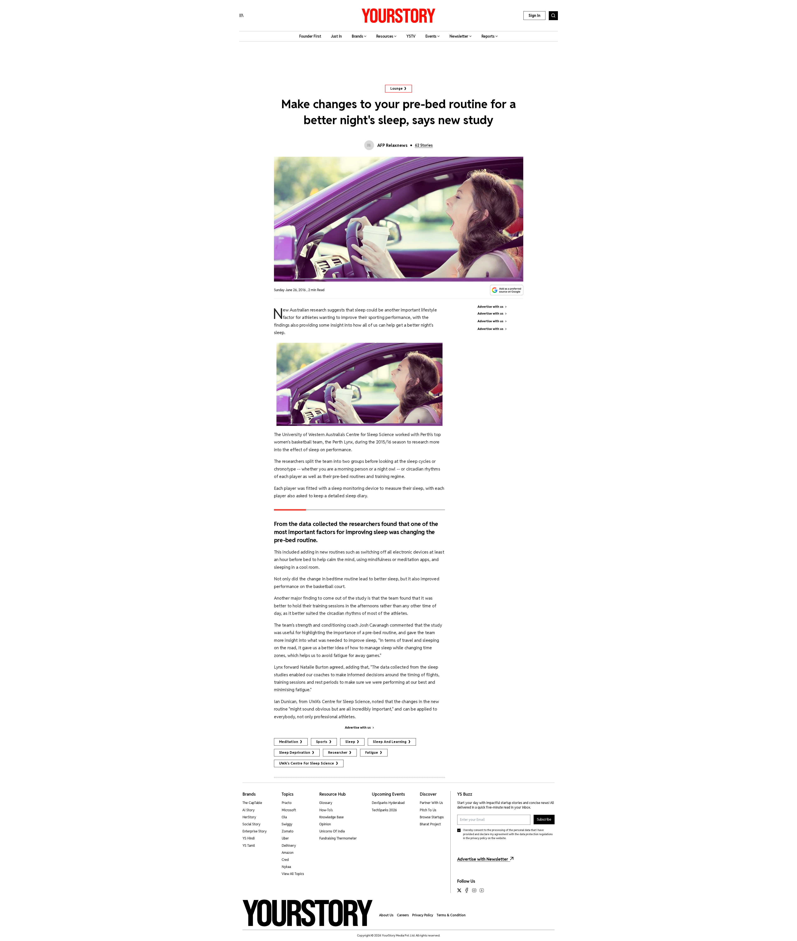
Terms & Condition (451, 915)
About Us (386, 915)
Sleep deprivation (294, 752)
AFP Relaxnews (392, 145)
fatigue (371, 752)
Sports (322, 742)
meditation (288, 742)
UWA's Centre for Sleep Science (306, 763)
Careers (403, 915)
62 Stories (424, 145)
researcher (337, 752)
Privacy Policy (422, 915)
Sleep (350, 742)
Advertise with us (358, 727)
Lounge (396, 88)
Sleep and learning (389, 742)
